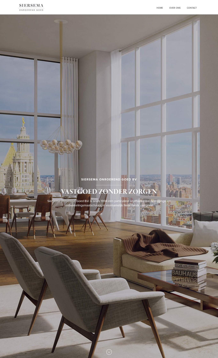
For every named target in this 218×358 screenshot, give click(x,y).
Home (160, 8)
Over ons (174, 8)
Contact (192, 8)
